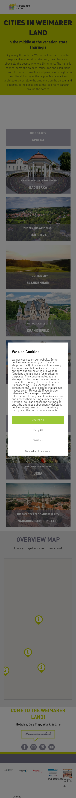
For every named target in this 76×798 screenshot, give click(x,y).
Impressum (45, 451)
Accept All (38, 420)
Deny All (38, 430)
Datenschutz (31, 451)
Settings (38, 440)
